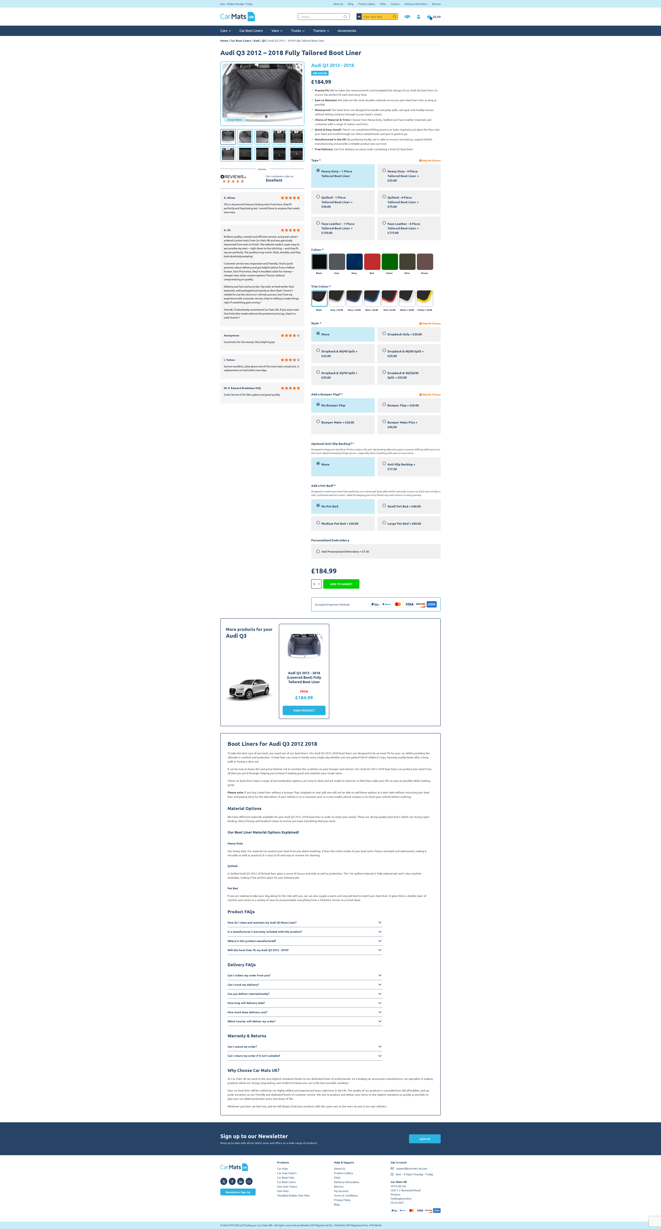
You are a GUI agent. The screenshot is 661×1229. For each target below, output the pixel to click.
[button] (298, 67)
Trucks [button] (296, 31)
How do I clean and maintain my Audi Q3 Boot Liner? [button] (262, 922)
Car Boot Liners (251, 31)
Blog (350, 3)
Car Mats (282, 1168)
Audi (256, 40)
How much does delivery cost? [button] (247, 1012)
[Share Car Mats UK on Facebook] (232, 1181)
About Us (338, 3)
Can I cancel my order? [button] (242, 1046)
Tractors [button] (319, 31)
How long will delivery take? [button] (246, 1003)
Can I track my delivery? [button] (243, 984)
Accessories (347, 31)
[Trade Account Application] (407, 17)
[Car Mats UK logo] (245, 1167)
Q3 (264, 40)
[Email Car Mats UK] (249, 1181)
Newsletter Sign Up (238, 1192)
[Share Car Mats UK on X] (223, 1181)
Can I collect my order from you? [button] (249, 975)
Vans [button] (275, 31)
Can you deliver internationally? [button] (248, 993)
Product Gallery (366, 3)
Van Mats (283, 1191)
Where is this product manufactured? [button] (252, 941)
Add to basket (341, 584)
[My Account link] (418, 17)
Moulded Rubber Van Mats (293, 1195)
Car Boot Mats (286, 1177)
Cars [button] (223, 31)
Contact (395, 3)
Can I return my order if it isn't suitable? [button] (254, 1055)
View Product (304, 710)
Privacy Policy (342, 1199)
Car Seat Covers (287, 1173)
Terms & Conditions (346, 1195)
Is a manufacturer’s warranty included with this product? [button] (265, 931)
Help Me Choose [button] (431, 160)
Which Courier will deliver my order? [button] (251, 1021)
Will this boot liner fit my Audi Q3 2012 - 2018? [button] (258, 950)
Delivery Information (416, 3)
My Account (341, 1191)
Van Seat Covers (287, 1186)
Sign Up (424, 1139)
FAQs (383, 3)
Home (224, 40)
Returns (436, 3)
